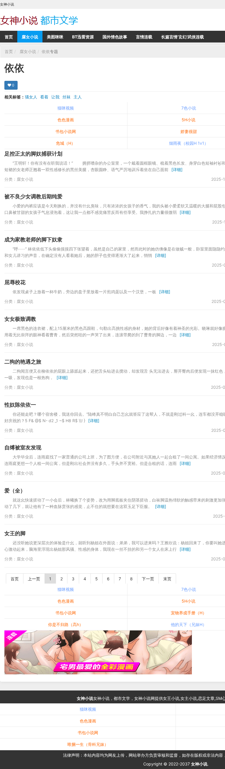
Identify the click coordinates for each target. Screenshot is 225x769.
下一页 (148, 578)
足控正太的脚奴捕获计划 (33, 154)
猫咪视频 (65, 107)
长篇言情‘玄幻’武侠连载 (182, 36)
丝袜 (66, 96)
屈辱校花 (14, 282)
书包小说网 (65, 131)
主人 (78, 96)
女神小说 (85, 698)
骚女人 (31, 96)
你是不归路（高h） (65, 624)
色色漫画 (65, 119)
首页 (9, 36)
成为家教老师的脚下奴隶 (33, 239)
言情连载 (144, 36)
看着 (44, 96)
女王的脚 (14, 533)
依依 (46, 51)
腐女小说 (30, 36)
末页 (167, 578)
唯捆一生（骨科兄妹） (87, 744)
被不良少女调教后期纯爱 (33, 196)
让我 (55, 96)
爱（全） (14, 490)
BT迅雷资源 (83, 36)
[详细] (177, 169)
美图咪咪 (55, 36)
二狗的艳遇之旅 (22, 362)
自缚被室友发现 (22, 447)
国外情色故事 (115, 36)
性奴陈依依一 (20, 405)
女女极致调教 (20, 319)
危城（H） (65, 143)
